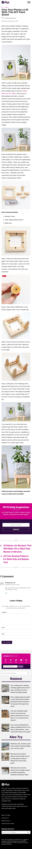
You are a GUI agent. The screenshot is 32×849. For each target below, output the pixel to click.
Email (3, 633)
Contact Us (5, 818)
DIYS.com (5, 2)
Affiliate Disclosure (8, 823)
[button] (16, 62)
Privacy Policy (6, 820)
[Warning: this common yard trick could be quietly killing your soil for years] (5, 750)
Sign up (16, 529)
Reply (6, 593)
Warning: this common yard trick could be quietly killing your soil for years (20, 746)
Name (3, 627)
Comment (4, 612)
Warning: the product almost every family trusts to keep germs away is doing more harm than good (19, 758)
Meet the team (6, 815)
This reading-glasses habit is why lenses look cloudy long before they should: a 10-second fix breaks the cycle (20, 701)
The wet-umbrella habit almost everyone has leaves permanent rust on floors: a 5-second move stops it (19, 715)
